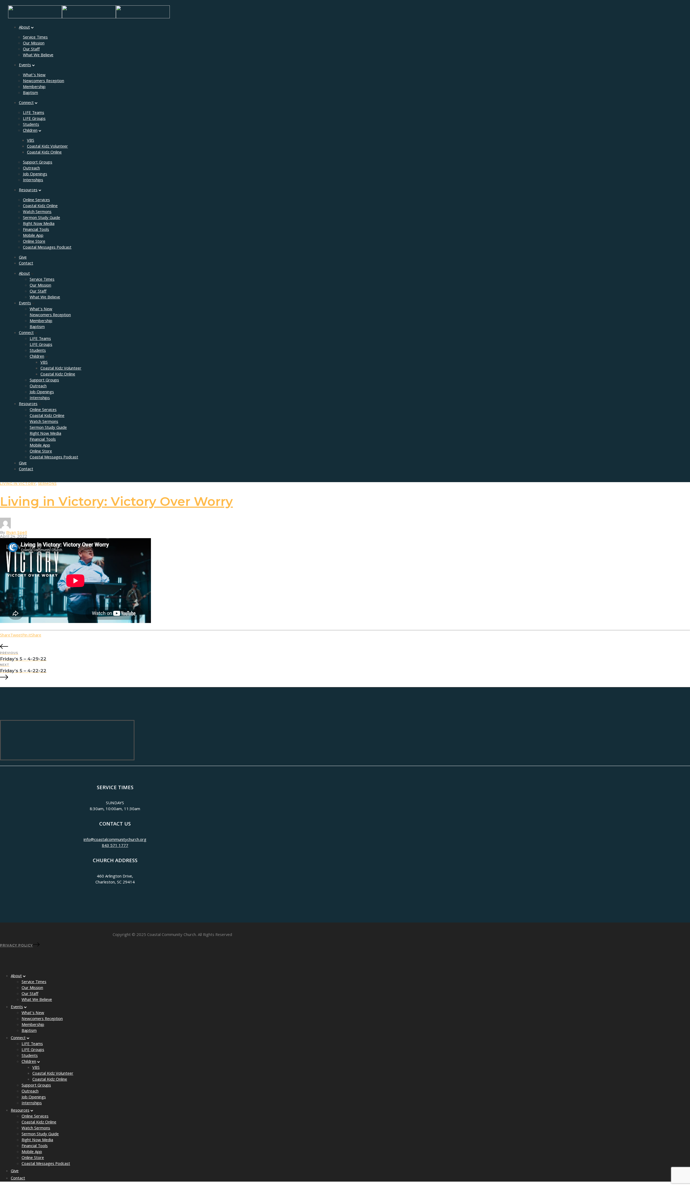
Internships (33, 180)
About (24, 27)
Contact (26, 263)
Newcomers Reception (43, 81)
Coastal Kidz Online (44, 152)
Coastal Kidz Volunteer (47, 146)
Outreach (31, 168)
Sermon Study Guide (41, 218)
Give (23, 257)
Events (25, 65)
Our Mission (33, 43)
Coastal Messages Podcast (47, 247)
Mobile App (33, 235)
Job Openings (35, 174)
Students (31, 124)
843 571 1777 (115, 846)
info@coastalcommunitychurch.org (115, 840)
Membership (34, 87)
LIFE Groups (34, 119)
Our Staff (31, 49)
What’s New (34, 75)
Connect (26, 103)
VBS (30, 140)
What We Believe (38, 55)
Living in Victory (18, 484)
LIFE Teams (33, 113)
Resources (28, 190)
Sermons (47, 484)
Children (30, 130)
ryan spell (16, 532)
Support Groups (37, 162)
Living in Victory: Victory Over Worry (116, 501)
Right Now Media (38, 224)
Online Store (34, 241)
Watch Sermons (37, 212)
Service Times (35, 37)
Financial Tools (36, 230)
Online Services (36, 200)
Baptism (30, 93)
